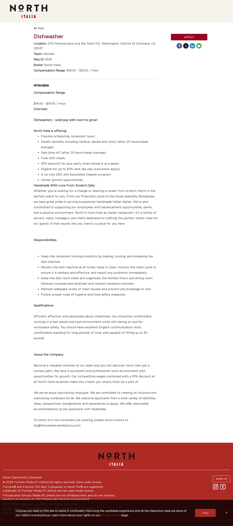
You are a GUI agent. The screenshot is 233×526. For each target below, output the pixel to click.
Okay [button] (205, 513)
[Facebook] (223, 488)
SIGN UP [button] (221, 478)
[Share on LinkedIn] (192, 46)
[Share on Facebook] (179, 46)
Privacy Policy (110, 515)
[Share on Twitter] (186, 46)
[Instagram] (216, 488)
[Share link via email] (199, 46)
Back (41, 28)
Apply (189, 37)
